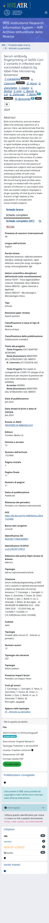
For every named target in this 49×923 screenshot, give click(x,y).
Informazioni (13, 807)
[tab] (40, 221)
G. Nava (32, 83)
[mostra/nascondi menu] (46, 12)
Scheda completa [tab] (17, 215)
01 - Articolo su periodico (17, 48)
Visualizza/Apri (12, 764)
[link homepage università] (13, 12)
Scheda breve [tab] (14, 209)
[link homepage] (16, 5)
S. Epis (17, 91)
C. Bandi (28, 91)
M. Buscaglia (22, 98)
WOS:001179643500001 (16, 539)
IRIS (4, 45)
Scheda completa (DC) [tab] (20, 221)
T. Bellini (31, 94)
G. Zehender (17, 94)
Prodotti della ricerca (19, 45)
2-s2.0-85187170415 (15, 549)
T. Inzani (24, 87)
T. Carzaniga (12, 79)
